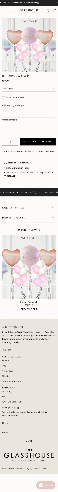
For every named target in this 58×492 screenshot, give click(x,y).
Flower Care (7, 371)
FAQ (4, 365)
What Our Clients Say (12, 401)
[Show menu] (3, 10)
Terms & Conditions (11, 381)
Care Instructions (13, 207)
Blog (4, 396)
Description (7, 88)
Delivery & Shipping (14, 217)
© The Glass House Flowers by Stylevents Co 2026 (24, 469)
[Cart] (54, 10)
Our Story (6, 391)
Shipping (6, 376)
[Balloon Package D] (29, 267)
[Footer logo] (29, 455)
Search (5, 360)
